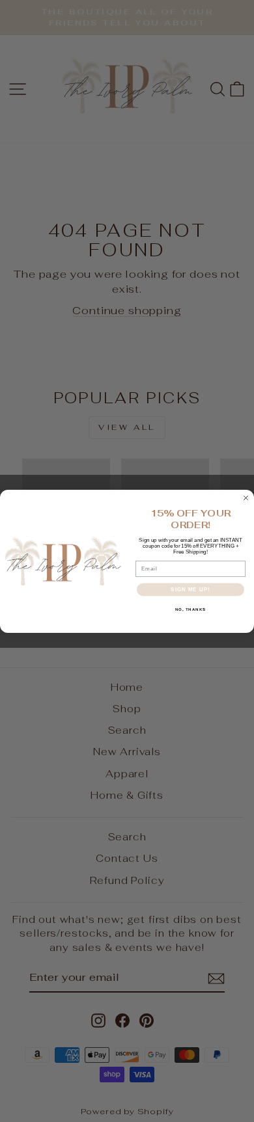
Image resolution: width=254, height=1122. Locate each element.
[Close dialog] (246, 498)
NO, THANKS (190, 609)
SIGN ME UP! (190, 590)
